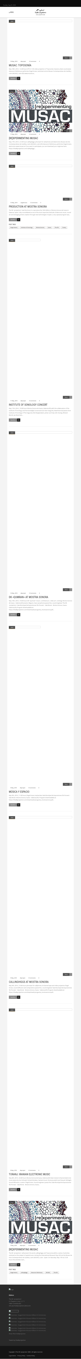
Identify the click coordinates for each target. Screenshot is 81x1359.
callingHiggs (24, 1272)
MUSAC (48, 1272)
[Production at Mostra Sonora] (40, 182)
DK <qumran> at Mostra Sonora (28, 597)
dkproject (23, 61)
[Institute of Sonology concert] (40, 319)
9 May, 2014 (13, 788)
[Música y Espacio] (40, 706)
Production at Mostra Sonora (28, 206)
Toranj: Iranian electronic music (29, 1174)
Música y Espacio (19, 791)
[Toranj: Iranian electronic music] (40, 1088)
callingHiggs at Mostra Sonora (29, 981)
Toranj (64, 227)
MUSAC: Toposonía (20, 65)
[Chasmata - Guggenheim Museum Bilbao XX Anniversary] (27, 1315)
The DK (57, 227)
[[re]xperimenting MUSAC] (40, 1222)
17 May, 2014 (13, 134)
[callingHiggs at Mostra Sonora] (40, 896)
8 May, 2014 (13, 1170)
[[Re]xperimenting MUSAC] (40, 111)
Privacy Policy (21, 1355)
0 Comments (32, 61)
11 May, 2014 (13, 401)
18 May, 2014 (13, 61)
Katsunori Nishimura (36, 1272)
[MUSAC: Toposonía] (40, 39)
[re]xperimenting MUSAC (23, 1249)
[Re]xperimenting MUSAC (23, 138)
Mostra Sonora (40, 227)
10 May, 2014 (13, 593)
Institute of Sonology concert (28, 404)
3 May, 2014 (13, 1245)
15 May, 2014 (13, 202)
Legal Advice (12, 1355)
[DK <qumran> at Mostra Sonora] (40, 511)
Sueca (49, 227)
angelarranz (24, 202)
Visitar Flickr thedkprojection (17, 1334)
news (12, 21)
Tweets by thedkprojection (17, 1340)
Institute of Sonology (26, 227)
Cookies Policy (31, 1355)
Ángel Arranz (13, 227)
